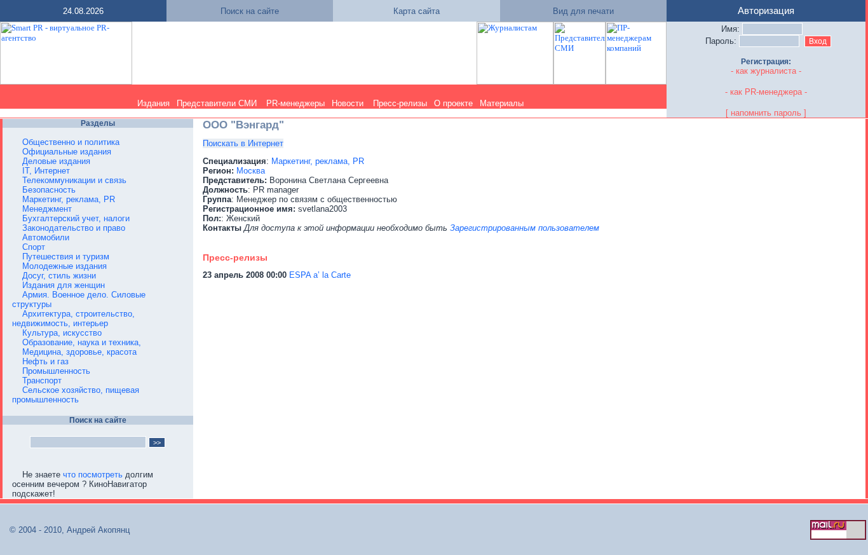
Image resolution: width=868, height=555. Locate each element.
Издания (153, 103)
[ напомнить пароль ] (766, 113)
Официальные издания (66, 151)
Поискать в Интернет (243, 143)
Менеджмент (47, 209)
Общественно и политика (70, 142)
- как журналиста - (766, 71)
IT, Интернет (46, 170)
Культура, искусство (62, 333)
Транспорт (42, 380)
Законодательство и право (73, 228)
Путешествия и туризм (65, 256)
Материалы (502, 103)
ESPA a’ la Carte (320, 275)
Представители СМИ (217, 103)
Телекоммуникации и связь (74, 180)
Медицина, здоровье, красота (79, 352)
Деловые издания (56, 161)
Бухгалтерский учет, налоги (76, 218)
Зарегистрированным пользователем (524, 228)
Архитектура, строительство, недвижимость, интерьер (73, 318)
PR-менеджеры (295, 103)
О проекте (453, 103)
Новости (347, 103)
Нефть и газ (45, 361)
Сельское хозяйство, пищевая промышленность (75, 394)
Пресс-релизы (400, 103)
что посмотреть (93, 474)
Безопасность (49, 190)
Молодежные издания (64, 266)
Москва (250, 170)
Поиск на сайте (249, 11)
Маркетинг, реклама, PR (68, 199)
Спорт (33, 247)
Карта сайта (416, 11)
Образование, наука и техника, (81, 342)
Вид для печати (583, 11)
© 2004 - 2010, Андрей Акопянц (66, 530)
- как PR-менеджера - (766, 92)
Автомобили (45, 237)
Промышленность (56, 371)
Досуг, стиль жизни (59, 275)
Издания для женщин (63, 285)
